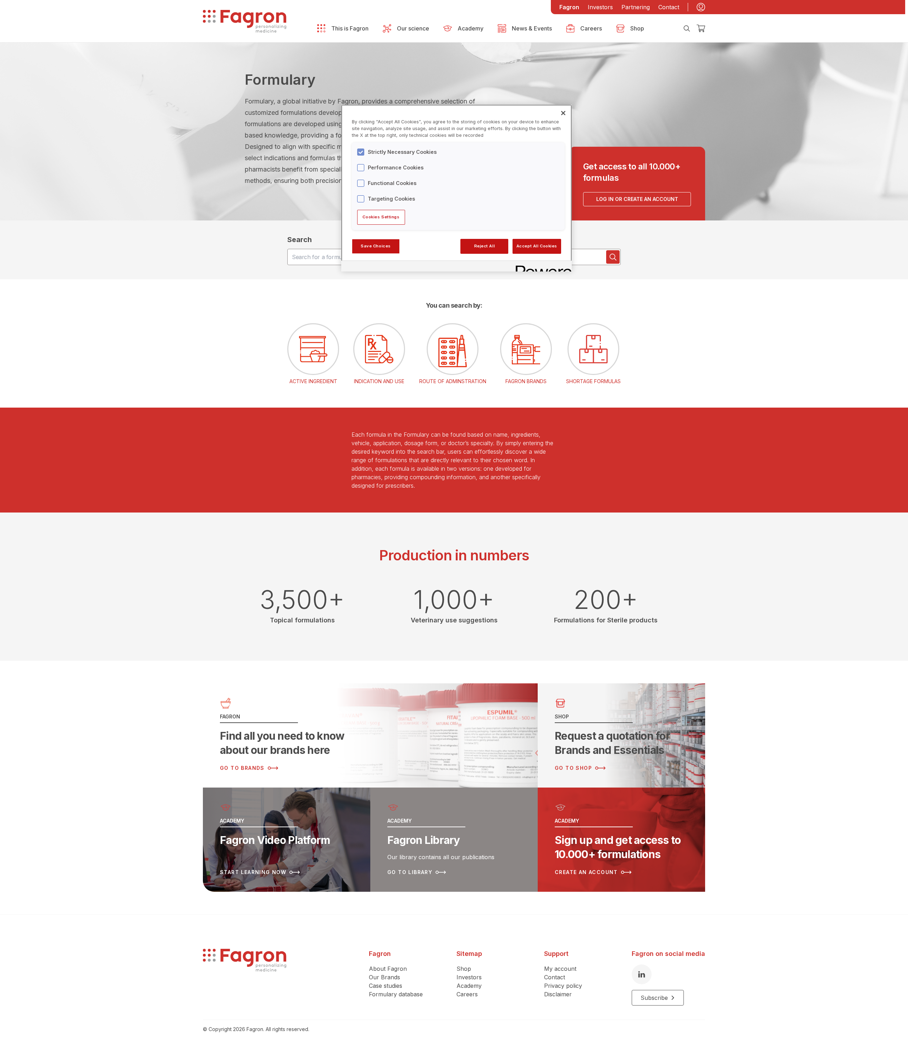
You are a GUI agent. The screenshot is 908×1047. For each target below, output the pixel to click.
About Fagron (388, 968)
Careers (467, 994)
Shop (463, 968)
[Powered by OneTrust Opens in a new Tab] (541, 267)
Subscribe (654, 997)
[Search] (687, 28)
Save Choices (376, 245)
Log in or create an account (637, 199)
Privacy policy (563, 985)
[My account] (701, 7)
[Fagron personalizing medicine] (244, 977)
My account (560, 968)
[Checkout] (701, 28)
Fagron (569, 7)
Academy (469, 985)
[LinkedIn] (642, 974)
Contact (668, 7)
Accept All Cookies (536, 245)
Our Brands (384, 977)
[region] (456, 188)
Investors (600, 7)
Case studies (385, 985)
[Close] (563, 113)
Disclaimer (558, 994)
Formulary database (396, 994)
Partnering (635, 7)
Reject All (484, 245)
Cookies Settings (380, 216)
